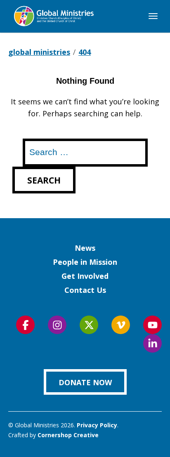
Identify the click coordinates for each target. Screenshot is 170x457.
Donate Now (85, 382)
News (85, 248)
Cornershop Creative (68, 435)
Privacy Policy (97, 425)
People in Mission (85, 262)
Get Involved (85, 276)
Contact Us (85, 290)
